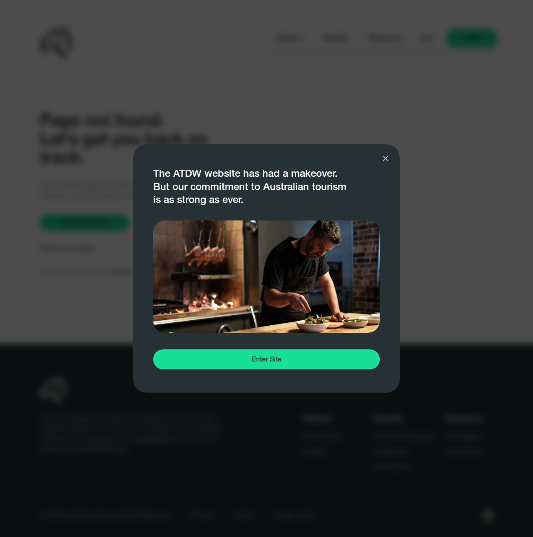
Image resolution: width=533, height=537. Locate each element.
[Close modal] (386, 158)
